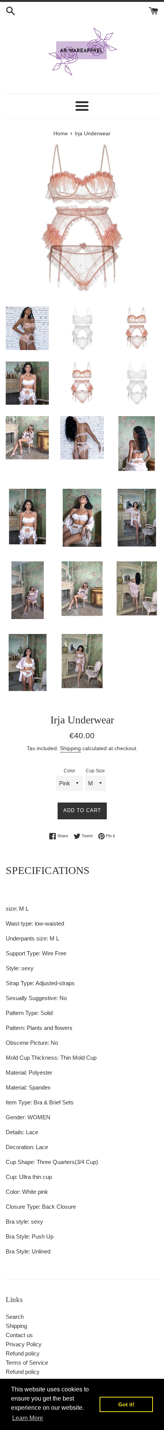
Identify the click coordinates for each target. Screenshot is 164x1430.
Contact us (19, 1335)
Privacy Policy (24, 1344)
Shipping (70, 748)
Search (15, 1316)
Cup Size (95, 770)
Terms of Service (27, 1362)
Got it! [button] (126, 1404)
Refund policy (23, 1353)
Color (69, 770)
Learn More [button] (27, 1418)
